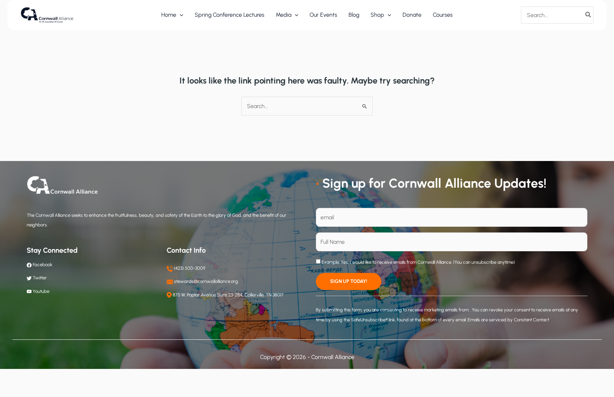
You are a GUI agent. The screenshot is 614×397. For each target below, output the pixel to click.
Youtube (41, 291)
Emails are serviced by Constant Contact (508, 319)
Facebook (42, 264)
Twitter (40, 277)
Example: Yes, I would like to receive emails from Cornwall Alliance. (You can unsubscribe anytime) (418, 262)
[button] (179, 15)
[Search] (588, 15)
